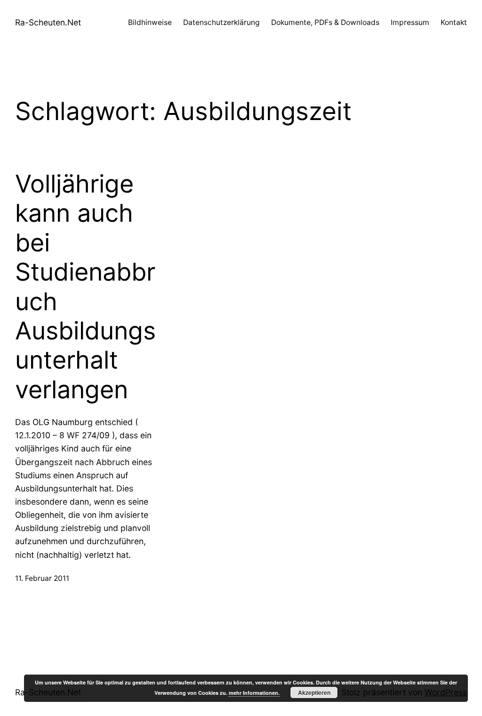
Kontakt (454, 22)
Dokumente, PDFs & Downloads (325, 22)
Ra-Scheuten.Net (48, 22)
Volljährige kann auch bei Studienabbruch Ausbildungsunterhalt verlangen (85, 286)
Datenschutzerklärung (221, 22)
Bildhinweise (150, 22)
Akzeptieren (314, 692)
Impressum (410, 22)
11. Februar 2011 (42, 578)
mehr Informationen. (254, 692)
